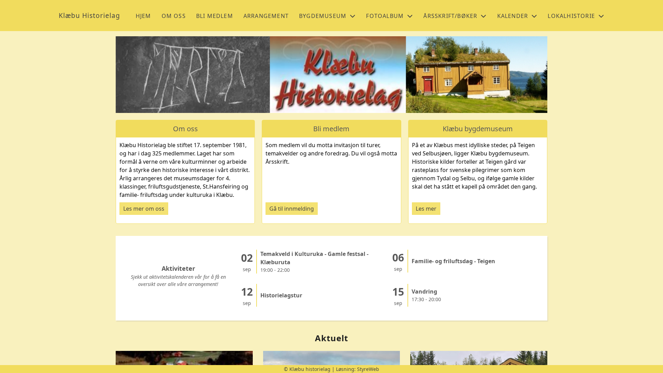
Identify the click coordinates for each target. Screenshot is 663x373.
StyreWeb (368, 369)
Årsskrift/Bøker (450, 16)
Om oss (174, 16)
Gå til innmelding (291, 208)
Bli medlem (214, 16)
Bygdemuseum (322, 16)
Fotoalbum (385, 16)
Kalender (512, 16)
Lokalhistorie (571, 16)
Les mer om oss (143, 208)
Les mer (426, 208)
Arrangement (266, 16)
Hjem (143, 16)
